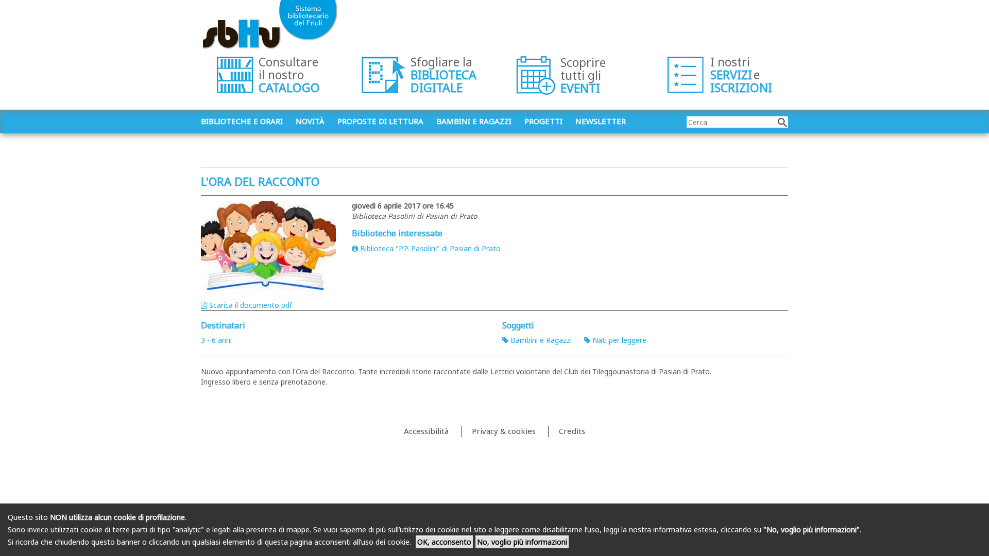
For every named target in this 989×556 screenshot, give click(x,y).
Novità (310, 121)
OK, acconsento (444, 542)
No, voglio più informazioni (522, 542)
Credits (572, 431)
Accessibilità (426, 431)
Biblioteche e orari (242, 121)
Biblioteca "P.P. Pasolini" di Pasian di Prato (430, 248)
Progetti (543, 121)
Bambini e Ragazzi (541, 340)
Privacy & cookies (504, 431)
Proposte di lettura (380, 121)
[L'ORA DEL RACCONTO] (268, 245)
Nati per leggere (619, 340)
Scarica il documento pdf (250, 305)
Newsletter (600, 121)
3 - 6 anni (216, 340)
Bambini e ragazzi (473, 121)
